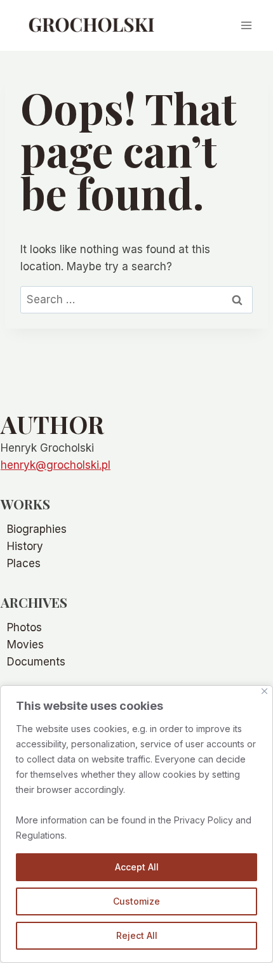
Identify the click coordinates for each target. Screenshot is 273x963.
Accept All (137, 866)
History (25, 546)
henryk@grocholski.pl (55, 465)
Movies (25, 644)
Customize (136, 901)
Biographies (37, 529)
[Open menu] (246, 25)
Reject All (136, 935)
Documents (36, 661)
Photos (24, 627)
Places (24, 563)
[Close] (264, 691)
